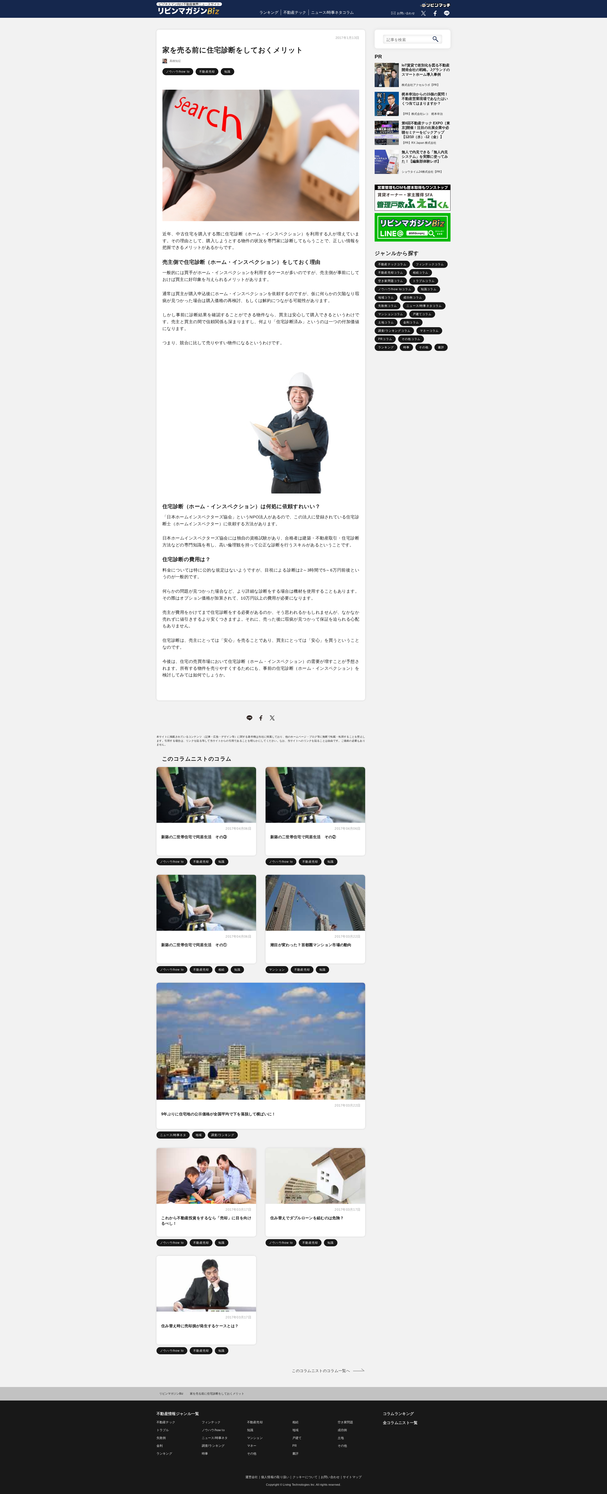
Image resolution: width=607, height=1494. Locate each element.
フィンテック (211, 1422)
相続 (221, 969)
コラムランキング (398, 1414)
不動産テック (294, 12)
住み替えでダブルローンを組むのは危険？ (307, 1218)
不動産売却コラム (390, 272)
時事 (406, 347)
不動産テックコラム (392, 264)
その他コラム (411, 339)
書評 (441, 347)
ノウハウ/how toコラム (394, 289)
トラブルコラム (424, 281)
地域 (199, 1135)
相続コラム (420, 272)
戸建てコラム (422, 314)
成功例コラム (412, 297)
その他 (423, 347)
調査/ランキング (222, 1135)
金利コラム (411, 322)
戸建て (297, 1438)
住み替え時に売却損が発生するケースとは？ (200, 1326)
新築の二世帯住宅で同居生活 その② (303, 837)
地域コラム (386, 297)
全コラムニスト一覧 (400, 1423)
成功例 (342, 1430)
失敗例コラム (387, 305)
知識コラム (429, 289)
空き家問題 (345, 1422)
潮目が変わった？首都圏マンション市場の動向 (311, 945)
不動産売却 (207, 71)
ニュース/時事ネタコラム (332, 12)
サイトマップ (352, 1477)
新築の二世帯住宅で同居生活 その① (194, 945)
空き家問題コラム (390, 281)
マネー (252, 1445)
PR (294, 1445)
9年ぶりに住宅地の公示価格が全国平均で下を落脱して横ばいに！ (218, 1114)
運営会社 (251, 1477)
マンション (277, 969)
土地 (341, 1438)
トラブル (162, 1430)
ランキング (268, 12)
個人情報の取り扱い (275, 1477)
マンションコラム (390, 314)
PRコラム (385, 339)
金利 (159, 1445)
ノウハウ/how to (178, 71)
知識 (227, 71)
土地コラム (386, 322)
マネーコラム (429, 330)
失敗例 (161, 1438)
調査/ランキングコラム (394, 330)
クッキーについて (305, 1477)
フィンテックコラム (430, 264)
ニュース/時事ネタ (173, 1135)
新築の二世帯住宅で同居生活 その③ (194, 837)
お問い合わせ (406, 13)
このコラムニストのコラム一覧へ (321, 1371)
